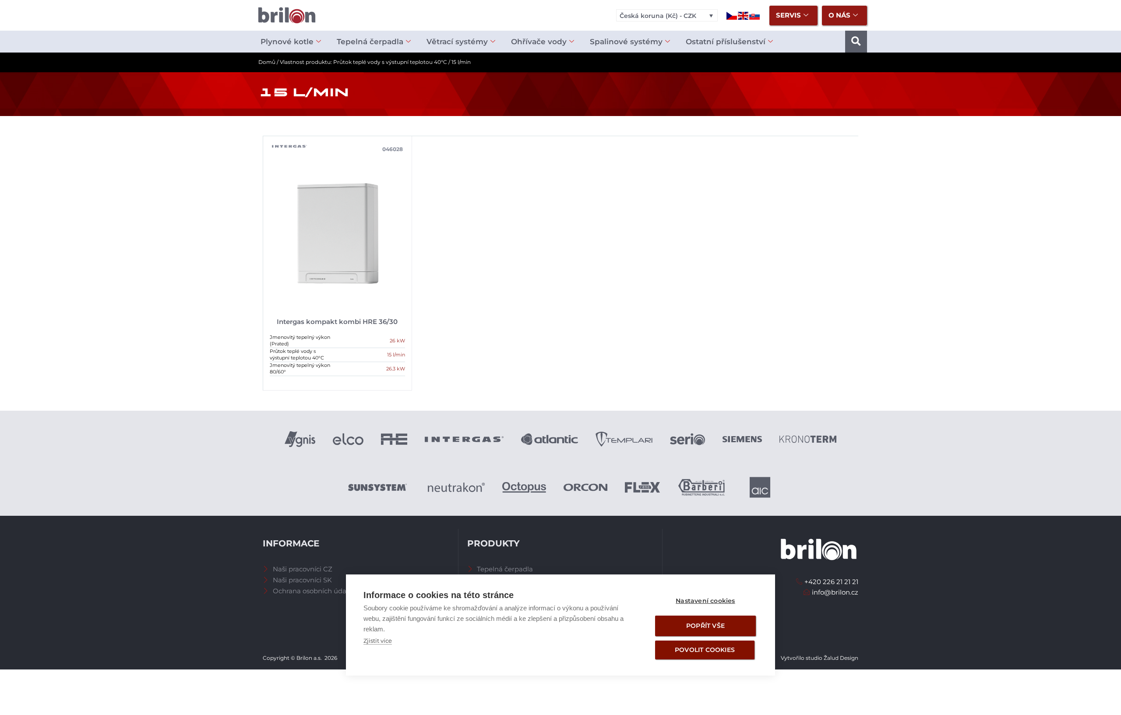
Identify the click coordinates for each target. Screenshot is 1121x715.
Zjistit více (377, 640)
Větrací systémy (457, 41)
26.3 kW (395, 369)
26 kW (397, 341)
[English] (743, 15)
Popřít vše (705, 625)
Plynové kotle (287, 41)
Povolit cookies (705, 649)
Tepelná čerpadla (370, 41)
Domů (266, 62)
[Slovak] (755, 15)
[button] (856, 42)
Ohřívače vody (539, 41)
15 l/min (396, 355)
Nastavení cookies (705, 600)
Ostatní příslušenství (725, 41)
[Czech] (732, 15)
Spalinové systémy (626, 41)
